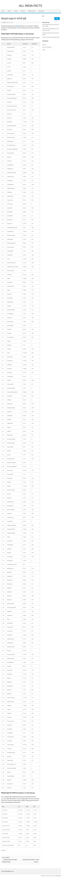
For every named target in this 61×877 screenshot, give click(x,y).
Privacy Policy (31, 11)
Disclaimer (41, 11)
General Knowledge (46, 47)
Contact (23, 11)
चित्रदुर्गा (17, 26)
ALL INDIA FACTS (30, 5)
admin (4, 22)
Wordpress (58, 875)
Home (3, 11)
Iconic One (43, 875)
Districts (44, 44)
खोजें (43, 16)
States (15, 11)
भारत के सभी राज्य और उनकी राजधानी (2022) (51, 37)
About (9, 11)
